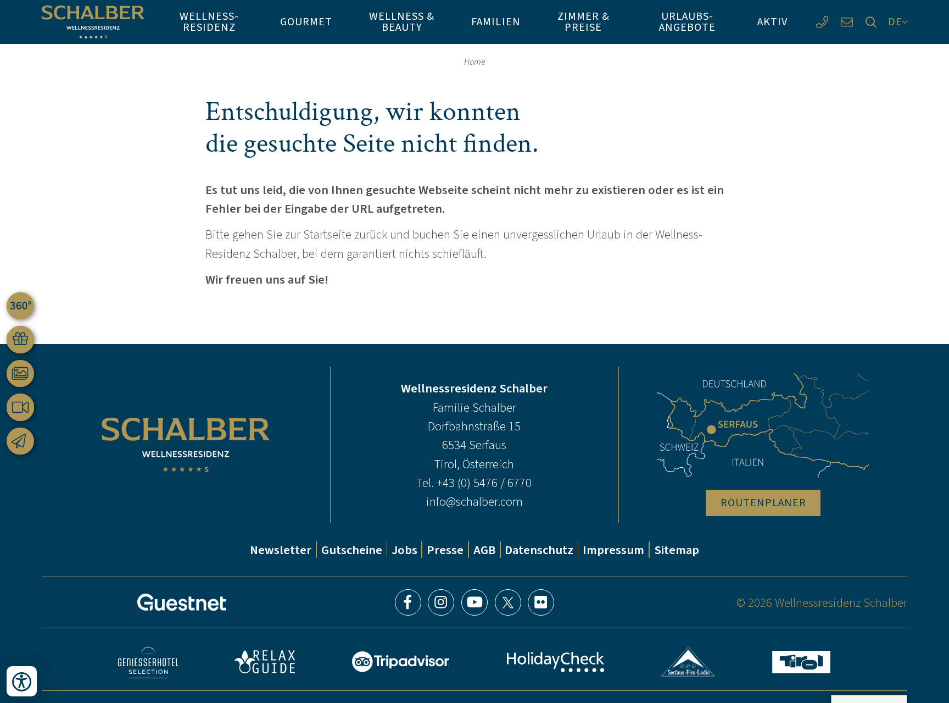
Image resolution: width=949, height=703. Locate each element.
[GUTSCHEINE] (20, 339)
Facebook (408, 602)
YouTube (474, 602)
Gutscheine (351, 549)
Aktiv (772, 21)
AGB (484, 549)
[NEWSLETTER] (20, 441)
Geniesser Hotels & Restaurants (148, 662)
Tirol (801, 662)
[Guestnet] (181, 602)
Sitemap (676, 549)
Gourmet (306, 21)
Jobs (404, 549)
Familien (495, 21)
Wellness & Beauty (401, 22)
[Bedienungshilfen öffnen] (22, 681)
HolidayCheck (555, 662)
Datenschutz (539, 549)
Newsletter (280, 549)
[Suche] (871, 22)
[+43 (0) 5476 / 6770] (822, 22)
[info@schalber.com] (847, 22)
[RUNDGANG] (20, 306)
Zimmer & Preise (583, 22)
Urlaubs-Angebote (687, 22)
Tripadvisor (400, 661)
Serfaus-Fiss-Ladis (688, 662)
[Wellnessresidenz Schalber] (93, 21)
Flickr (541, 602)
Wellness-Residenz (209, 22)
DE (895, 21)
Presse (445, 549)
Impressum (613, 549)
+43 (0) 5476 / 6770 (484, 482)
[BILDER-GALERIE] (20, 374)
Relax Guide (265, 661)
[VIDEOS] (20, 407)
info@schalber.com (474, 501)
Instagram (441, 602)
